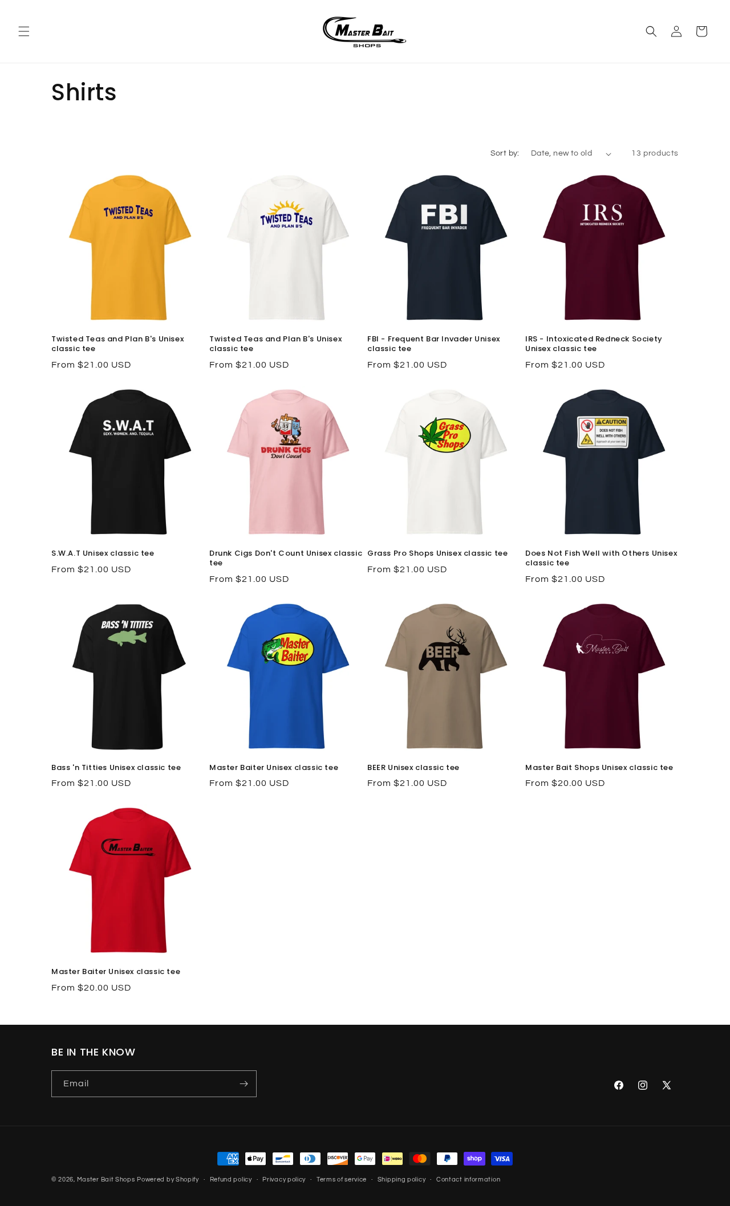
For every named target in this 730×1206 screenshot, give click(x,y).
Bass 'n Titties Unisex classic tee (116, 768)
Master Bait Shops (106, 1179)
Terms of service (342, 1179)
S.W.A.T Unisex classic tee (103, 554)
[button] (23, 31)
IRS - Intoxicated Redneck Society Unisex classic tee (594, 344)
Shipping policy (402, 1179)
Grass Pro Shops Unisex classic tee (437, 554)
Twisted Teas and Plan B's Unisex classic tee (117, 344)
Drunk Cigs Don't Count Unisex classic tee (285, 558)
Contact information (468, 1179)
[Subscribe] (243, 1083)
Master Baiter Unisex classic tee (273, 768)
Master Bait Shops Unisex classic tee (599, 768)
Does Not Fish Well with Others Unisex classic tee (601, 558)
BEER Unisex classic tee (413, 768)
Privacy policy (284, 1179)
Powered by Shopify (168, 1179)
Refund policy (231, 1179)
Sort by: (505, 153)
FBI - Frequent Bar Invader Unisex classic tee (433, 344)
